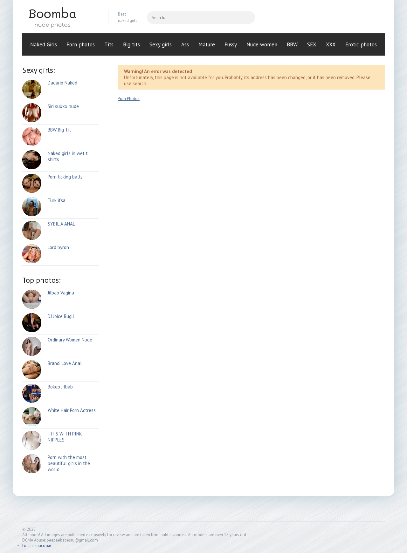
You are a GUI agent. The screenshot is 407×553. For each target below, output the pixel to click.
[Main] (60, 17)
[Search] (247, 17)
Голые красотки (36, 545)
